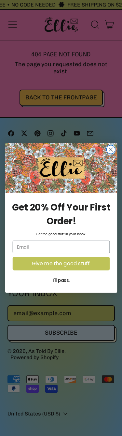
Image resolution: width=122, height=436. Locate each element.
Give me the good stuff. (61, 263)
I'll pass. (61, 280)
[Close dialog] (110, 149)
